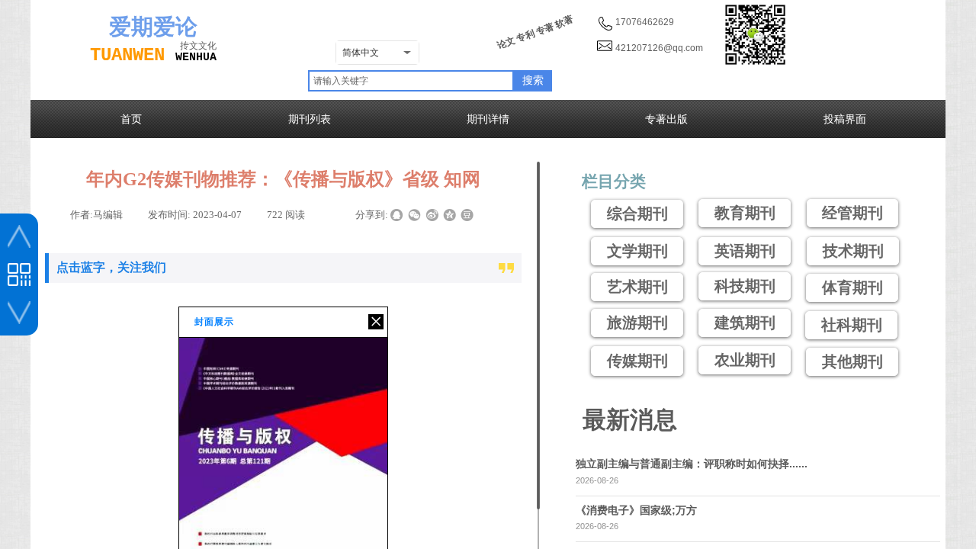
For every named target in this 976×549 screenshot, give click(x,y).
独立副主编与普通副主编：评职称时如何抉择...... (691, 464)
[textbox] (411, 81)
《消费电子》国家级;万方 (636, 510)
